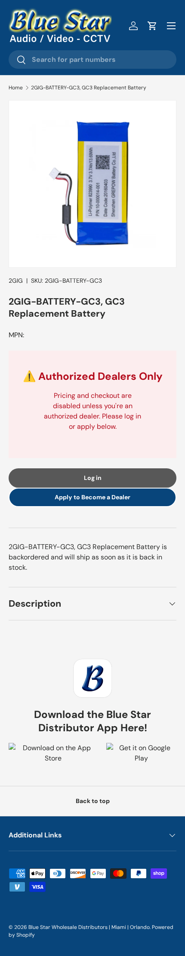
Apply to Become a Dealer (92, 497)
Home (16, 87)
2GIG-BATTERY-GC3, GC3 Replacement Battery (88, 87)
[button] (152, 25)
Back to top (93, 801)
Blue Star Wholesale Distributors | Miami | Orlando (89, 927)
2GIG (16, 280)
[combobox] (92, 59)
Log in (93, 478)
